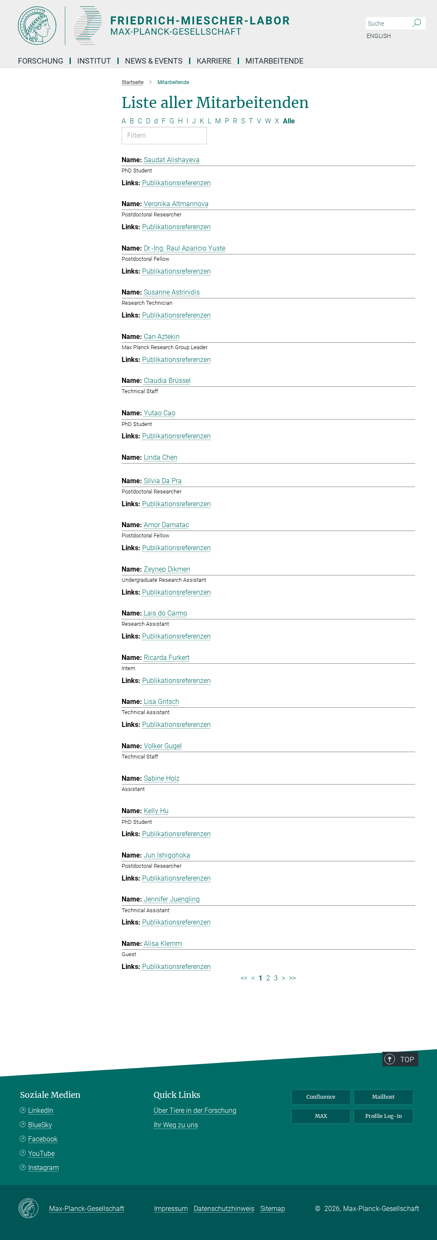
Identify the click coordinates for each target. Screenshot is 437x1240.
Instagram (43, 1168)
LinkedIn (40, 1110)
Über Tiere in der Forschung (195, 1110)
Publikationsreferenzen (176, 183)
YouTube (41, 1154)
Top (407, 1059)
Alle (289, 121)
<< (244, 978)
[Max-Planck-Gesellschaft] (33, 1209)
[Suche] (416, 23)
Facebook (43, 1139)
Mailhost (383, 1097)
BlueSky (40, 1125)
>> (292, 978)
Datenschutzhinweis (224, 1209)
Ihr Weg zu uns (176, 1125)
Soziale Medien (50, 1095)
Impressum (171, 1209)
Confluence (320, 1097)
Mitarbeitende (274, 61)
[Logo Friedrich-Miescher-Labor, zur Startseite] (178, 25)
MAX (321, 1116)
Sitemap (272, 1209)
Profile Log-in (383, 1116)
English (379, 35)
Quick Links (177, 1095)
